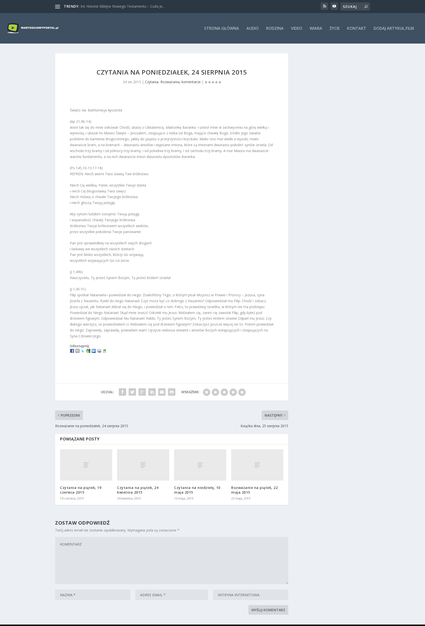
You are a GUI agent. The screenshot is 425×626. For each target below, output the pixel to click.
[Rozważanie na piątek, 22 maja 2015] (257, 465)
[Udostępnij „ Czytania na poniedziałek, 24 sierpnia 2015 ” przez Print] (172, 392)
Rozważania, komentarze (180, 81)
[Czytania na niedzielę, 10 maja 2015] (200, 465)
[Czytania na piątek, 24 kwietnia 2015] (143, 465)
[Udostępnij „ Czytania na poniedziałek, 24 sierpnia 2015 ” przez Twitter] (132, 392)
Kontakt (356, 28)
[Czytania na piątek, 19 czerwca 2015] (86, 465)
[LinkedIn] (94, 351)
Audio (252, 28)
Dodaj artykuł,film (394, 28)
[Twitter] (83, 351)
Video (296, 28)
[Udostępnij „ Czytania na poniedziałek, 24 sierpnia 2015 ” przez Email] (162, 392)
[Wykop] (77, 351)
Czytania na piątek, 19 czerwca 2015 (80, 489)
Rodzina (275, 28)
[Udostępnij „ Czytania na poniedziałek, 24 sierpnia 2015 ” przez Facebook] (122, 392)
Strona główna (221, 28)
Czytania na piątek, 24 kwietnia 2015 (137, 489)
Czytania (151, 81)
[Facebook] (72, 351)
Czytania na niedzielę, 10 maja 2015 (197, 489)
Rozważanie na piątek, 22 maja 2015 (254, 489)
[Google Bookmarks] (88, 351)
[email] (99, 351)
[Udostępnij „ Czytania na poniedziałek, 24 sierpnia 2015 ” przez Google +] (142, 392)
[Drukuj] (104, 351)
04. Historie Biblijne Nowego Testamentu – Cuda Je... (123, 6)
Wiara (316, 28)
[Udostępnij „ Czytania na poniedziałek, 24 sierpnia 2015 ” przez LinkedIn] (152, 392)
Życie (335, 28)
